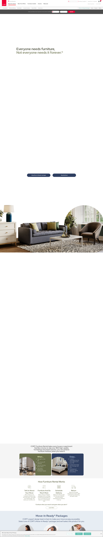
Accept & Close (87, 533)
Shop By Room (64, 175)
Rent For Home (12, 3)
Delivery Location (82, 1)
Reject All (79, 533)
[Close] (101, 533)
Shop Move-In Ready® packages (39, 175)
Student (95, 8)
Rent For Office (22, 3)
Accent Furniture (26, 8)
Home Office (34, 8)
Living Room (5, 8)
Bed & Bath (19, 8)
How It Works (98, 3)
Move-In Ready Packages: (84, 8)
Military (100, 8)
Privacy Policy (27, 535)
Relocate (46, 3)
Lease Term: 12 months (92, 1)
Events (40, 3)
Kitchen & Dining (12, 8)
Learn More (51, 507)
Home (92, 8)
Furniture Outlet (32, 3)
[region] (51, 534)
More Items (40, 8)
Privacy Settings (70, 533)
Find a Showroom (12, 1)
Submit (71, 11)
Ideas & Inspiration (91, 3)
